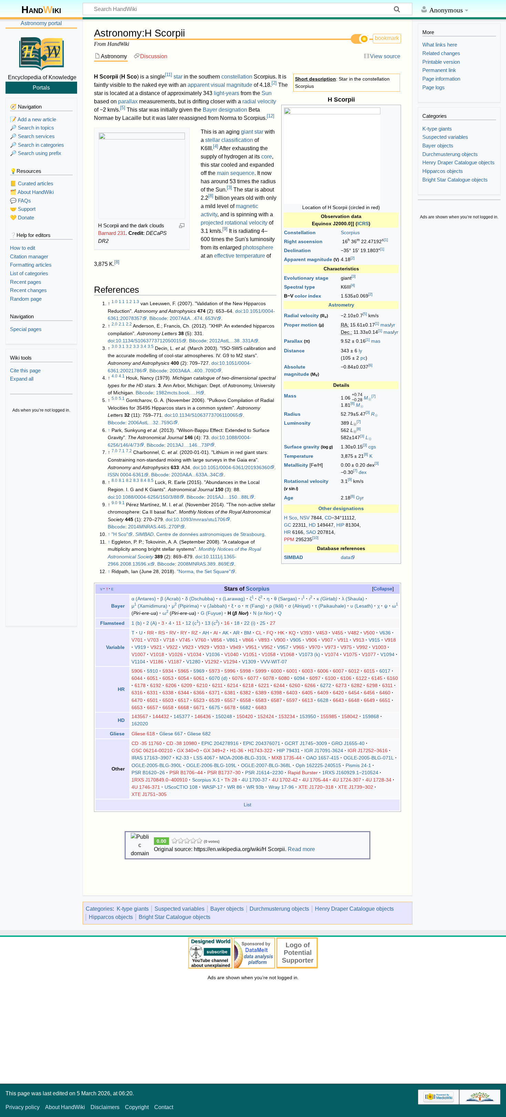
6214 (232, 685)
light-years (226, 93)
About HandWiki (65, 1107)
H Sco (290, 517)
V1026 (176, 654)
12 (270, 115)
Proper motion (300, 325)
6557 (229, 700)
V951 (251, 647)
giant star (252, 132)
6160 (392, 678)
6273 (341, 685)
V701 (137, 640)
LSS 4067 (204, 758)
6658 (167, 707)
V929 (203, 647)
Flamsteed (112, 623)
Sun (267, 93)
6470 (137, 700)
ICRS (363, 223)
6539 (214, 700)
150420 (244, 716)
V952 (267, 647)
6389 (260, 692)
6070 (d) (218, 678)
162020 (139, 723)
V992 (362, 647)
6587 (276, 700)
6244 (279, 685)
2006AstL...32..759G (150, 422)
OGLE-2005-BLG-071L (369, 758)
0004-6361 (132, 474)
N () (263, 613)
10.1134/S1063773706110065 (205, 415)
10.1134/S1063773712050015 (149, 340)
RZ (194, 632)
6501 (152, 700)
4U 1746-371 (145, 787)
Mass (290, 396)
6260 (294, 685)
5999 (260, 671)
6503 (167, 700)
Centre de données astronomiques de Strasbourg (210, 534)
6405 (307, 692)
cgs (372, 446)
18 (237, 623)
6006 (322, 671)
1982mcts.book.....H (178, 392)
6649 (369, 700)
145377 (181, 716)
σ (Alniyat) (299, 606)
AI (215, 632)
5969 (198, 671)
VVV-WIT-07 (274, 661)
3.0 (114, 346)
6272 (325, 685)
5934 (167, 671)
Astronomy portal (41, 23)
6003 (307, 671)
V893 (264, 640)
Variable (115, 647)
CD (328, 517)
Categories (99, 909)
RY (183, 632)
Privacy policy (23, 1107)
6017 (384, 671)
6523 (198, 700)
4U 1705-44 (315, 780)
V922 (172, 647)
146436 (202, 716)
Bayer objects (227, 909)
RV (172, 632)
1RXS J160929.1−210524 (350, 772)
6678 (229, 707)
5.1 (122, 398)
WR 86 (234, 787)
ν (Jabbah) (215, 606)
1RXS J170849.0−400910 (159, 780)
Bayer (118, 606)
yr (393, 325)
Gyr (360, 497)
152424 (265, 716)
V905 (295, 640)
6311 (387, 685)
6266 (310, 685)
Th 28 (230, 780)
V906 (311, 640)
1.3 (136, 302)
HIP (340, 525)
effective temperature (239, 256)
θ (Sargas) (285, 598)
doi (238, 311)
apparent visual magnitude (220, 85)
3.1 (122, 346)
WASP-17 (212, 787)
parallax (128, 101)
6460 (384, 692)
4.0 (114, 376)
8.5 (151, 480)
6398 (276, 692)
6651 (384, 700)
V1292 (212, 661)
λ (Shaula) (353, 598)
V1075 (350, 654)
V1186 (157, 661)
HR (287, 532)
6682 (245, 707)
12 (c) (193, 623)
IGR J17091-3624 (323, 750)
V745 (184, 640)
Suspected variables (179, 909)
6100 (330, 678)
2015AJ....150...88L (228, 497)
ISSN (113, 474)
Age (288, 497)
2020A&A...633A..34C (195, 474)
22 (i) (249, 623)
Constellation (300, 232)
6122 (361, 678)
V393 (306, 632)
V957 (282, 647)
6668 (183, 707)
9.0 (114, 503)
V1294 (230, 661)
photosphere (258, 247)
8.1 (122, 480)
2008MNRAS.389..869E (204, 564)
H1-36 (236, 750)
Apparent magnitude (308, 259)
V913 (358, 640)
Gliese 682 (199, 733)
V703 (153, 640)
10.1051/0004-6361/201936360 (235, 467)
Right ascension (303, 241)
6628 (322, 700)
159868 (370, 716)
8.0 (114, 480)
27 (272, 623)
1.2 (129, 302)
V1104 (138, 661)
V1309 (249, 661)
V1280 (193, 661)
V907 (327, 640)
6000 (276, 671)
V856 (216, 640)
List (247, 804)
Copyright (137, 1107)
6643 (338, 700)
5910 (152, 671)
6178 (140, 685)
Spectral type (299, 287)
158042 (349, 716)
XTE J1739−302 (355, 787)
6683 (260, 707)
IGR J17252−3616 (368, 750)
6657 (152, 707)
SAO (311, 532)
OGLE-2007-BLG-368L (266, 765)
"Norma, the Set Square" (204, 571)
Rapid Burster (303, 772)
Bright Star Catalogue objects (174, 917)
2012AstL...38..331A (231, 340)
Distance (294, 350)
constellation (236, 77)
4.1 (122, 376)
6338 (167, 692)
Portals (41, 87)
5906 (137, 671)
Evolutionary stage (306, 278)
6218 (248, 685)
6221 (263, 685)
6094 (299, 678)
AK (225, 632)
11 (168, 74)
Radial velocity (301, 315)
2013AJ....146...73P (188, 445)
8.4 (143, 480)
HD (312, 525)
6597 (291, 700)
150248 (223, 716)
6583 (260, 700)
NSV (304, 517)
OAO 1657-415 (322, 758)
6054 (183, 678)
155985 (328, 716)
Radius (292, 414)
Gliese (117, 733)
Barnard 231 (112, 233)
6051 (152, 678)
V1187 (175, 661)
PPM (289, 539)
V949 (235, 647)
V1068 (287, 654)
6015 (369, 671)
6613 (307, 700)
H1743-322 (260, 750)
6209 (186, 685)
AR (236, 632)
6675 (214, 707)
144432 (160, 716)
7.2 (129, 451)
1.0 (114, 302)
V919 (140, 647)
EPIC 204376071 (261, 743)
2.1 (122, 324)
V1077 (369, 654)
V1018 (157, 654)
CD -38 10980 (181, 743)
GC (287, 525)
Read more (301, 849)
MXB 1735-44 (287, 758)
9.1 (122, 503)
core (266, 156)
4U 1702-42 (285, 780)
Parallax (293, 341)
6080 (283, 678)
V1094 (387, 654)
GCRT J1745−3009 (306, 743)
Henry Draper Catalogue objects (354, 909)
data (345, 557)
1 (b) (136, 623)
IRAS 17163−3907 (151, 758)
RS (161, 632)
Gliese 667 (171, 733)
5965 (183, 671)
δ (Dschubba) (200, 598)
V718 (169, 640)
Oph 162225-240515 (318, 765)
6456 (369, 692)
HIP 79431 (288, 750)
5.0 (114, 398)
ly (360, 350)
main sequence (235, 173)
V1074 (332, 654)
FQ (269, 632)
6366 (198, 692)
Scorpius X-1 (206, 780)
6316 (137, 692)
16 (227, 623)
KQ (292, 632)
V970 (314, 647)
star (177, 77)
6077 (253, 678)
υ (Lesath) (361, 606)
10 (315, 538)
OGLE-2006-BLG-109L (211, 765)
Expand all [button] (21, 379)
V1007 (138, 654)
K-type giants (133, 909)
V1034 (194, 654)
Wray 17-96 (281, 787)
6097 (314, 678)
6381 (229, 692)
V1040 (231, 654)
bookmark (387, 38)
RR (150, 632)
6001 (291, 671)
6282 (356, 685)
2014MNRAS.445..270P (154, 526)
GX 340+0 (188, 750)
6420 (338, 692)
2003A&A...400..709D (193, 370)
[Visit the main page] (41, 52)
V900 (279, 640)
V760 (200, 640)
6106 (345, 678)
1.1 (122, 302)
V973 (330, 647)
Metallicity (296, 465)
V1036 (213, 654)
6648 (353, 700)
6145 (376, 678)
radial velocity (259, 101)
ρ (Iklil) (276, 606)
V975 (346, 647)
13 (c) (212, 623)
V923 (187, 647)
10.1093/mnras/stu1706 (199, 519)
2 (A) (151, 623)
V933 (219, 647)
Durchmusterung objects (279, 909)
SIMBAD (293, 557)
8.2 (129, 480)
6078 (268, 678)
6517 (183, 700)
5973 (214, 671)
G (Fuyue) (212, 613)
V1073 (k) (309, 654)
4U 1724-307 (347, 780)
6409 (322, 692)
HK (281, 632)
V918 (390, 640)
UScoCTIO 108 (181, 787)
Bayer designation (225, 110)
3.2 (129, 346)
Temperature (298, 456)
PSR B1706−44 (186, 772)
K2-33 (182, 758)
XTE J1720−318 (316, 787)
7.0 (114, 451)
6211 (217, 685)
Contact (163, 1107)
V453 (321, 632)
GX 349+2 (214, 750)
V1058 (269, 654)
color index (308, 296)
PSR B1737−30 (224, 772)
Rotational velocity (306, 481)
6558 (245, 700)
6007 (338, 671)
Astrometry (341, 305)
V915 (374, 640)
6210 (202, 685)
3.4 (143, 346)
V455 (337, 632)
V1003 (379, 647)
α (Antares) (143, 598)
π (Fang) (255, 606)
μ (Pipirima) (185, 606)
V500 (369, 632)
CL (259, 632)
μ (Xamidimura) (149, 606)
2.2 (129, 324)
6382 (245, 692)
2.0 (114, 324)
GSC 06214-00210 (151, 750)
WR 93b (255, 787)
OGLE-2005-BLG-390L (156, 765)
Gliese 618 (143, 733)
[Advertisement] (41, 520)
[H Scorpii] (338, 169)
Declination (297, 250)
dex (363, 472)
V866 (248, 640)
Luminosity (297, 423)
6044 (137, 678)
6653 (137, 707)
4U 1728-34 (378, 780)
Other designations (341, 508)
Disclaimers (105, 1107)
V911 (342, 640)
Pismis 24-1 (358, 765)
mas (385, 325)
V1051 (250, 654)
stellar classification (229, 140)
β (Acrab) (170, 598)
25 (262, 623)
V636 (385, 632)
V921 (156, 647)
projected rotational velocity (234, 223)
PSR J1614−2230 (264, 772)
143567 (139, 716)
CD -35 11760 (146, 743)
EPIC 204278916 (220, 743)
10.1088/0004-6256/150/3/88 (147, 497)
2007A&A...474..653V (193, 318)
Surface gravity (301, 446)
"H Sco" (120, 534)
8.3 (136, 480)
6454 (353, 692)
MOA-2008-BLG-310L (243, 758)
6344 (183, 692)
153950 (307, 716)
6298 (372, 685)
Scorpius (350, 232)
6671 (198, 707)
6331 (152, 692)
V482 (353, 632)
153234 (286, 716)
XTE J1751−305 (149, 794)
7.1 (122, 451)
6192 (155, 685)
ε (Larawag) (232, 598)
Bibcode (158, 318)
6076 (237, 678)
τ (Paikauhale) (330, 606)
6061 (198, 678)
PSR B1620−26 (148, 772)
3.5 (151, 346)
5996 (229, 671)
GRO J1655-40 (348, 743)
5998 (245, 671)
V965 (298, 647)
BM (247, 632)
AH (205, 632)
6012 (353, 671)
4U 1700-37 (254, 780)
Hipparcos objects (111, 917)
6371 (214, 692)
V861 (232, 640)
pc (363, 358)
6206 (171, 685)
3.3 (136, 346)
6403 (291, 692)
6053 (167, 678)
